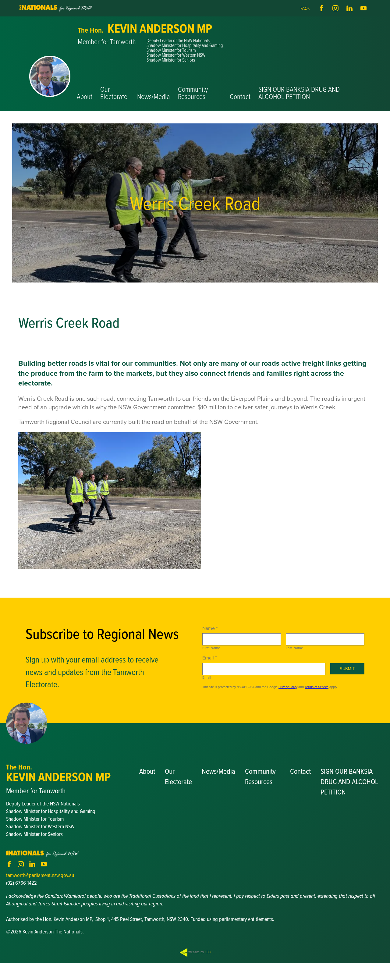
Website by (199, 951)
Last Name (294, 647)
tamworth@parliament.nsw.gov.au (40, 875)
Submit (347, 668)
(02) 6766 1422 (21, 883)
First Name (211, 647)
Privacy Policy (287, 686)
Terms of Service (316, 686)
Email (206, 677)
